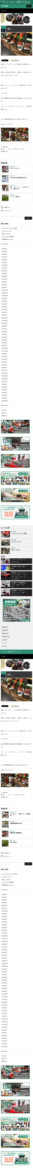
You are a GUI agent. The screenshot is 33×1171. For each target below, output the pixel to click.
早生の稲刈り (14, 842)
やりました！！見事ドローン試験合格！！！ (20, 814)
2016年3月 (4, 395)
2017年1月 (4, 370)
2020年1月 (4, 287)
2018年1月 (4, 345)
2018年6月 (4, 331)
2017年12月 (5, 348)
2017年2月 (4, 367)
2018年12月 (5, 317)
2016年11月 (5, 375)
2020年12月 (5, 265)
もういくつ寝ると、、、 (17, 196)
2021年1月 (4, 262)
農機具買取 (5, 630)
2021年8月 (4, 257)
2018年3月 (4, 339)
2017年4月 (4, 362)
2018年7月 (4, 328)
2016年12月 (5, 373)
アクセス (4, 643)
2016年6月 (4, 387)
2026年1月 (4, 248)
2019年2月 (4, 312)
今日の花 (4, 410)
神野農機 (9, 651)
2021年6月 (4, 259)
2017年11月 (5, 351)
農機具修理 (5, 633)
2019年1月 (4, 315)
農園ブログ (4, 415)
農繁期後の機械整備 (15, 833)
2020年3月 (4, 281)
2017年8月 (4, 356)
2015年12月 (5, 400)
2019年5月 (4, 304)
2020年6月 (4, 273)
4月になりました (15, 168)
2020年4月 (4, 279)
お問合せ (4, 646)
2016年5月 (4, 389)
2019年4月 (4, 306)
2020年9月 (4, 268)
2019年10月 (5, 295)
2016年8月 (4, 384)
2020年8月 (4, 270)
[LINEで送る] (15, 60)
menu (29, 6)
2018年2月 (4, 342)
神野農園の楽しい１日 (7, 239)
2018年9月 (4, 323)
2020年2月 (4, 284)
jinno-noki (5, 146)
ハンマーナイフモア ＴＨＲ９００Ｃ (18, 561)
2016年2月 (4, 398)
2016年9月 (4, 381)
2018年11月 (5, 320)
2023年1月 (4, 251)
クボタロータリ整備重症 (8, 236)
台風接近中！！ (7, 207)
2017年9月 (4, 353)
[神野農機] (8, 6)
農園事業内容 (6, 636)
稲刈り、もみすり (6, 233)
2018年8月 (4, 326)
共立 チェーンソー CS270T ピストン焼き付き (20, 187)
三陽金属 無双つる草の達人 (18, 567)
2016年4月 (4, 392)
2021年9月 (4, 254)
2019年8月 (4, 298)
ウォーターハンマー (7, 231)
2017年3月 (4, 364)
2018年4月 (4, 337)
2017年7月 (4, 359)
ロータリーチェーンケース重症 (9, 228)
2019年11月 (5, 292)
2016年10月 (5, 378)
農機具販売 (5, 627)
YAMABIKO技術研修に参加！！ (19, 177)
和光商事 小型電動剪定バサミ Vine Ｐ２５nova (18, 585)
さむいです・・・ (8, 210)
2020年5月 (4, 276)
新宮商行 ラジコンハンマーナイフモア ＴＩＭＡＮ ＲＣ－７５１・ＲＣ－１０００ (18, 576)
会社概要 (4, 640)
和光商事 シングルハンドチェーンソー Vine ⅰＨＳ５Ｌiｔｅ (18, 592)
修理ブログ (5, 151)
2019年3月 (4, 309)
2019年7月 (4, 301)
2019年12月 (5, 290)
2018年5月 (4, 334)
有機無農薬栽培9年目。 (16, 823)
